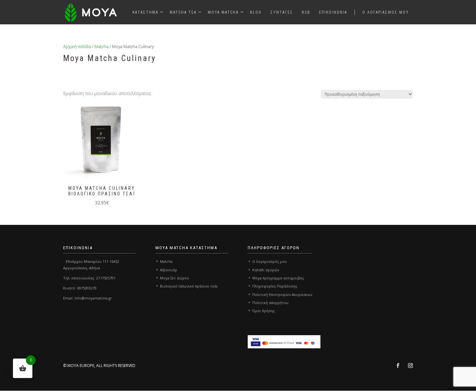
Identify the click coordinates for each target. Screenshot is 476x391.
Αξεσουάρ (168, 269)
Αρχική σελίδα (77, 46)
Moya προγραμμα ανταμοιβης (278, 277)
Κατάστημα (145, 12)
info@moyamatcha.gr (93, 298)
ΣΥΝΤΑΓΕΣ (281, 12)
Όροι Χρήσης (263, 310)
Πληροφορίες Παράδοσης (274, 286)
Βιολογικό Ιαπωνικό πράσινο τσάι (189, 286)
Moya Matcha (223, 12)
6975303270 (86, 288)
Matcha (101, 46)
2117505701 (106, 277)
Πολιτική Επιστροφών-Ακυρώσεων (282, 294)
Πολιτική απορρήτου (270, 302)
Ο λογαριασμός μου (385, 12)
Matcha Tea (183, 12)
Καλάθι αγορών (265, 269)
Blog (256, 12)
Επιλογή (77, 155)
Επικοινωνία (333, 12)
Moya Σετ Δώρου (174, 277)
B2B (306, 12)
